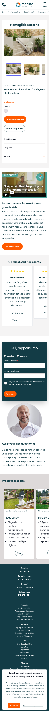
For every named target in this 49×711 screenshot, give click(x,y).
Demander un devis (15, 119)
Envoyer (10, 394)
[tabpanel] (24, 42)
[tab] (13, 69)
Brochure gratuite (14, 128)
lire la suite (9, 102)
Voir (19, 553)
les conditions (36, 381)
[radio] (6, 111)
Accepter (14, 705)
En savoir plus (12, 246)
